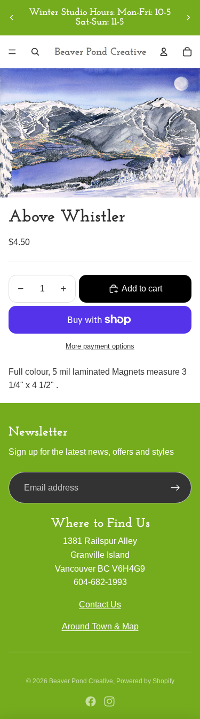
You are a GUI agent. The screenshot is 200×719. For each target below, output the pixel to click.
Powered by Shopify (145, 681)
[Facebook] (90, 701)
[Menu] (12, 51)
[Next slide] (188, 17)
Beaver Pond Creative (81, 681)
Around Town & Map (100, 626)
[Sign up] (175, 488)
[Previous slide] (11, 17)
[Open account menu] (163, 52)
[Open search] (35, 52)
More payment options (100, 346)
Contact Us (100, 604)
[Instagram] (109, 701)
